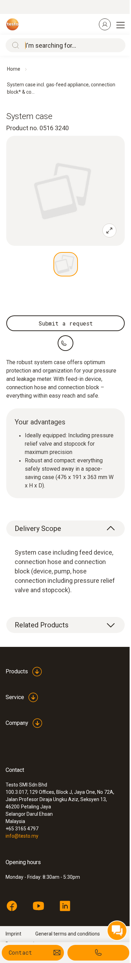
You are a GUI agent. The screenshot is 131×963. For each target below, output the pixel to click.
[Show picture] (65, 264)
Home (13, 69)
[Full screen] (109, 230)
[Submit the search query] (14, 45)
